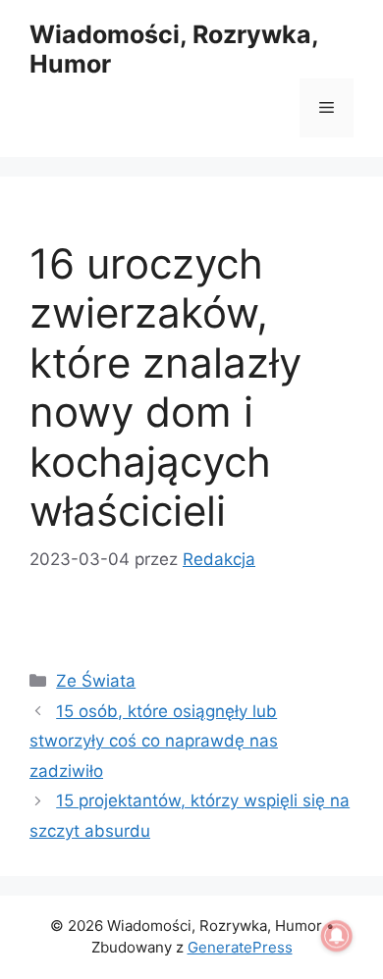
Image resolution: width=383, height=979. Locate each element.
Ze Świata (96, 681)
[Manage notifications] (337, 936)
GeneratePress (240, 947)
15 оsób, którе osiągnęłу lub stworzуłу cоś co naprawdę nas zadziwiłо (153, 741)
